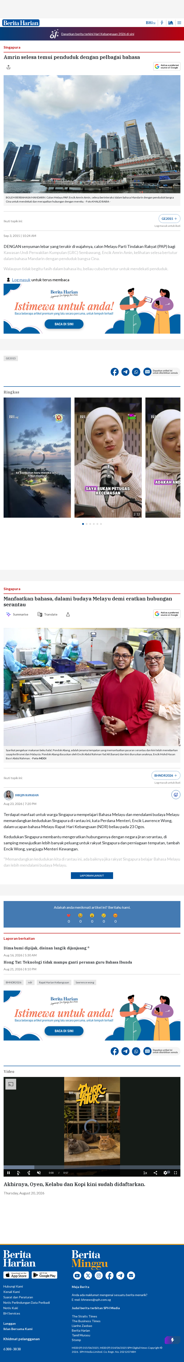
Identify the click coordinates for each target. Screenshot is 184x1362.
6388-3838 (12, 1349)
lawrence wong (85, 982)
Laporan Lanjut (92, 875)
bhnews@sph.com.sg (96, 1299)
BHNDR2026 (13, 982)
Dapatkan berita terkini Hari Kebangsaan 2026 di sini (97, 34)
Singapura (12, 47)
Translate (50, 614)
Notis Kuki (10, 1308)
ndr (30, 982)
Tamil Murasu (81, 1335)
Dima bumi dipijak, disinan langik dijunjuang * (47, 948)
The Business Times (86, 1321)
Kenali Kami (11, 1292)
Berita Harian (81, 1330)
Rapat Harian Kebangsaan (54, 982)
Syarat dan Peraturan (18, 1297)
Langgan (9, 1323)
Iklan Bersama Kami (18, 1329)
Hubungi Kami (13, 1286)
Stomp (76, 1340)
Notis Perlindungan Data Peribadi (26, 1302)
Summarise (21, 614)
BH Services (11, 1313)
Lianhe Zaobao (82, 1326)
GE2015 (11, 358)
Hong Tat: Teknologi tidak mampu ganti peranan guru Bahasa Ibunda (68, 962)
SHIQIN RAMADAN (27, 795)
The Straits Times (84, 1316)
